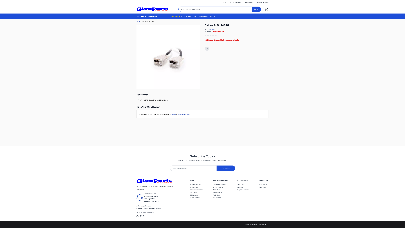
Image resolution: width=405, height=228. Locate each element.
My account (263, 184)
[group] (211, 35)
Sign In (224, 2)
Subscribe (226, 168)
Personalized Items (196, 190)
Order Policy (217, 190)
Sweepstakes (249, 2)
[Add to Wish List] (207, 49)
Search (256, 9)
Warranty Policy (218, 192)
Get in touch (217, 198)
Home (138, 21)
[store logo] (152, 9)
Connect (213, 16)
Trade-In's (216, 195)
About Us (240, 184)
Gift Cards (193, 192)
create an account (184, 114)
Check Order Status (219, 184)
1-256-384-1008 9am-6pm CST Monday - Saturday (151, 198)
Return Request (218, 187)
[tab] (142, 95)
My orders (262, 187)
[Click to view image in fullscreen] (168, 57)
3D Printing (194, 195)
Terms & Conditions (250, 224)
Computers (194, 187)
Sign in (173, 114)
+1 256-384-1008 (235, 2)
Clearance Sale (195, 198)
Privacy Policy (262, 224)
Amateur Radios (195, 184)
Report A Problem (243, 190)
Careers (240, 187)
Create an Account (263, 2)
